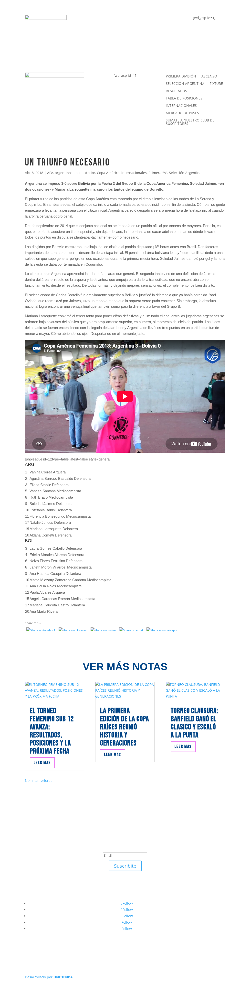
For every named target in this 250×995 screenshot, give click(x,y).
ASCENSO (209, 76)
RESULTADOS (176, 91)
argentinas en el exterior (75, 172)
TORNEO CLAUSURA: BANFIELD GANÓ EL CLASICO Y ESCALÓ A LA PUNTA (194, 723)
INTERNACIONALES (181, 106)
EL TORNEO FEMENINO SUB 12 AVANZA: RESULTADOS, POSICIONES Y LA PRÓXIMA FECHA (52, 731)
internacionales (134, 172)
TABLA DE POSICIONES (109, 21)
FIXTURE (92, 38)
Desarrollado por (49, 977)
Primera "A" (157, 172)
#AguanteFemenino (105, 56)
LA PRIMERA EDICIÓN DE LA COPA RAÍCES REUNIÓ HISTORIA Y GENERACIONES (124, 727)
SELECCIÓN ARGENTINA (185, 84)
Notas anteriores (38, 780)
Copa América (108, 172)
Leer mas (42, 762)
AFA (50, 172)
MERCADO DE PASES (182, 113)
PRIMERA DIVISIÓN (181, 76)
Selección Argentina (185, 172)
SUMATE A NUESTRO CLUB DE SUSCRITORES (190, 122)
